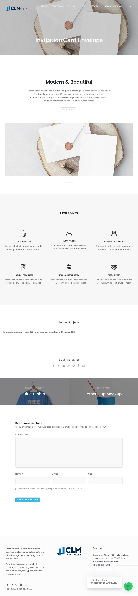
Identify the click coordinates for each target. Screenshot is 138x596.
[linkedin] (64, 366)
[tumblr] (79, 366)
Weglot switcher (113, 6)
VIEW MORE (68, 110)
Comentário (22, 434)
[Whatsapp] (25, 584)
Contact (96, 6)
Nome (19, 473)
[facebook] (54, 366)
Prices (85, 6)
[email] (84, 366)
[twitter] (59, 366)
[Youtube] (21, 584)
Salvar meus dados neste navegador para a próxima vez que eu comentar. (51, 489)
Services (72, 6)
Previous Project (34, 388)
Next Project (103, 388)
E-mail (56, 473)
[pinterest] (74, 366)
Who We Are (58, 6)
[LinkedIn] (12, 584)
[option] (69, 149)
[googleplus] (69, 366)
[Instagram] (16, 584)
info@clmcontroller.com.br (106, 561)
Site (90, 473)
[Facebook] (8, 584)
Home (44, 6)
